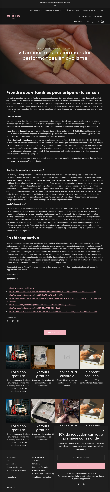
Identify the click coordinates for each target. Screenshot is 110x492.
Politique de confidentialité (68, 476)
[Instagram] (83, 484)
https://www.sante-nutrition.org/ (21, 288)
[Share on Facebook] (7, 322)
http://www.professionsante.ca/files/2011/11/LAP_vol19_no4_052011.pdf (37, 295)
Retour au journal (55, 332)
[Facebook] (78, 484)
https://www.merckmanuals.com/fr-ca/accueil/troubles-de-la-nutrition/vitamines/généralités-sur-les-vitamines (53, 311)
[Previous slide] (37, 4)
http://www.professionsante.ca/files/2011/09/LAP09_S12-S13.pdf (34, 308)
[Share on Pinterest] (17, 322)
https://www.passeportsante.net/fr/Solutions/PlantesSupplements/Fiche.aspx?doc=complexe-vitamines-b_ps (52, 291)
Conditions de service (93, 476)
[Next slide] (72, 4)
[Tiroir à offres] (97, 21)
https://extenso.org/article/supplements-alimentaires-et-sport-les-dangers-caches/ (42, 304)
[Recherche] (93, 21)
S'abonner (81, 466)
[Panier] (102, 21)
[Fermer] (104, 430)
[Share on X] (12, 322)
